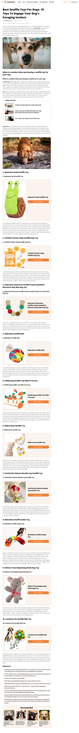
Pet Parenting (43, 2)
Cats (24, 2)
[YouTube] (64, 2)
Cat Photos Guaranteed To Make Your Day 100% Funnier (32, 723)
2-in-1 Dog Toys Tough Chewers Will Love (27, 118)
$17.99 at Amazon (38, 447)
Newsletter (74, 2)
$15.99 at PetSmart (37, 312)
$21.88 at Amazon (38, 260)
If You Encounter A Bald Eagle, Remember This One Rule (9, 723)
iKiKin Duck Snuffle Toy (36, 442)
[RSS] (68, 2)
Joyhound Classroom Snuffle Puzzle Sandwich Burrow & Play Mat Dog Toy (38, 305)
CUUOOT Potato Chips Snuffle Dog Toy (36, 254)
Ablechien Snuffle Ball (36, 350)
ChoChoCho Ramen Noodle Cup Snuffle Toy (38, 489)
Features (51, 2)
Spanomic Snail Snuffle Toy (38, 197)
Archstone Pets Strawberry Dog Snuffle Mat (14, 678)
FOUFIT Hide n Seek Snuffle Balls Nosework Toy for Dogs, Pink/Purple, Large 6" (22, 681)
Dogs (19, 2)
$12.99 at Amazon (38, 201)
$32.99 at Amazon (38, 401)
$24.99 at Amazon (38, 354)
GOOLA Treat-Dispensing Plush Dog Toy (37, 587)
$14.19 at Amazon (38, 641)
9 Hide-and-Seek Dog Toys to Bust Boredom (28, 105)
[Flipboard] (66, 2)
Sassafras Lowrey (7, 20)
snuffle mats (37, 28)
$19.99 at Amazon (38, 495)
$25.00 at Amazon (38, 541)
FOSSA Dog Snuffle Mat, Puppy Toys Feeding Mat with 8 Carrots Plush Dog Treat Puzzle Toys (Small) (27, 683)
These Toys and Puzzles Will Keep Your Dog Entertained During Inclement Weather (28, 111)
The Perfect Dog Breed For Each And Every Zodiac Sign (20, 723)
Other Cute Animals (32, 2)
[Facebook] (62, 2)
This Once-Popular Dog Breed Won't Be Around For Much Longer (44, 723)
